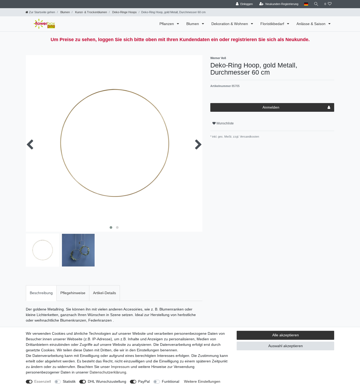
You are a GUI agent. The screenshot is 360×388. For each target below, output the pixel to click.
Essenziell (42, 381)
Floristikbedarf (272, 24)
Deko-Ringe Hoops (124, 12)
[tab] (41, 293)
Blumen (65, 12)
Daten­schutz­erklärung (108, 372)
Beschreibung (41, 293)
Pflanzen (167, 24)
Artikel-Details (104, 293)
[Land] (306, 4)
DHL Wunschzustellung (107, 381)
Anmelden (270, 107)
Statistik (69, 381)
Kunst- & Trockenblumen (90, 12)
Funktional (170, 381)
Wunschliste (225, 123)
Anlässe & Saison (311, 24)
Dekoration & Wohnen (230, 24)
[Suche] (316, 4)
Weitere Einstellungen (202, 381)
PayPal (144, 381)
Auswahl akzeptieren (285, 346)
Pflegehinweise (72, 293)
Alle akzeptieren (285, 335)
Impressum (120, 367)
